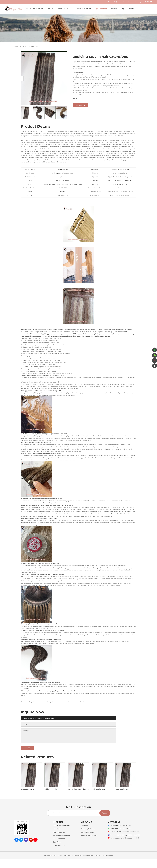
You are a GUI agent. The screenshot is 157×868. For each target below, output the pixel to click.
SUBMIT (106, 813)
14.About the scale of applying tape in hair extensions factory (41, 367)
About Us (113, 9)
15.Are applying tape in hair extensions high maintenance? (40, 369)
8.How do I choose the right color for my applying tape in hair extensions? (46, 353)
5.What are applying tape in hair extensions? (36, 347)
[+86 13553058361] (154, 350)
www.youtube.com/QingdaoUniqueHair (124, 838)
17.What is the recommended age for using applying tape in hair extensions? (47, 373)
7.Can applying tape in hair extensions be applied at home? (41, 351)
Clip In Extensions (63, 9)
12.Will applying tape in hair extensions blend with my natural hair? (43, 362)
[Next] (66, 78)
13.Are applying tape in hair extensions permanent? (38, 364)
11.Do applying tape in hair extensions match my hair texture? (41, 360)
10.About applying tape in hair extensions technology (39, 358)
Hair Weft (50, 9)
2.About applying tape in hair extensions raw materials (39, 340)
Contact (131, 9)
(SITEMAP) (109, 855)
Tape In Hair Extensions (34, 9)
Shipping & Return (88, 829)
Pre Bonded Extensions (82, 9)
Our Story (84, 825)
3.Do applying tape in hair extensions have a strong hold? (40, 343)
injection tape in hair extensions (75, 702)
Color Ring (57, 842)
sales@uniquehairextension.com (123, 2)
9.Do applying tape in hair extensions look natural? (38, 356)
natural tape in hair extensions (35, 702)
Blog (122, 9)
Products (23, 46)
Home (16, 46)
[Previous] (22, 78)
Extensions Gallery (88, 832)
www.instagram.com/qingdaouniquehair (125, 835)
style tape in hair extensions (55, 702)
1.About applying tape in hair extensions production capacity (41, 338)
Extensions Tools (59, 845)
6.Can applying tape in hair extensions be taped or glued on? (41, 349)
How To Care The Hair (89, 835)
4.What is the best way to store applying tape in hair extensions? (42, 345)
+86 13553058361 (147, 2)
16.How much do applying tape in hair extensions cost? (39, 371)
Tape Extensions (101, 9)
